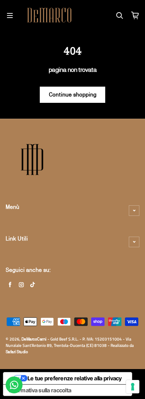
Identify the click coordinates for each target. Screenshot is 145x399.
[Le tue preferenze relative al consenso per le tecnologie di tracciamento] (132, 386)
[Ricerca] (119, 15)
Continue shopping (72, 94)
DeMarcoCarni (33, 339)
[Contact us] (14, 384)
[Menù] (10, 15)
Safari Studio (17, 351)
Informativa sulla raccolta (40, 390)
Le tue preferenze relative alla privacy (74, 378)
